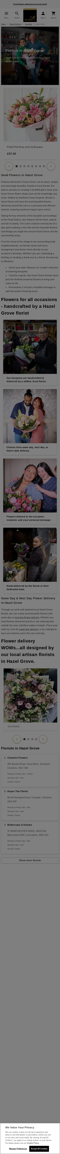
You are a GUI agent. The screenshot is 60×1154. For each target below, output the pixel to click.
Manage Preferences (18, 1149)
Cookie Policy (33, 1143)
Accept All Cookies (39, 1149)
